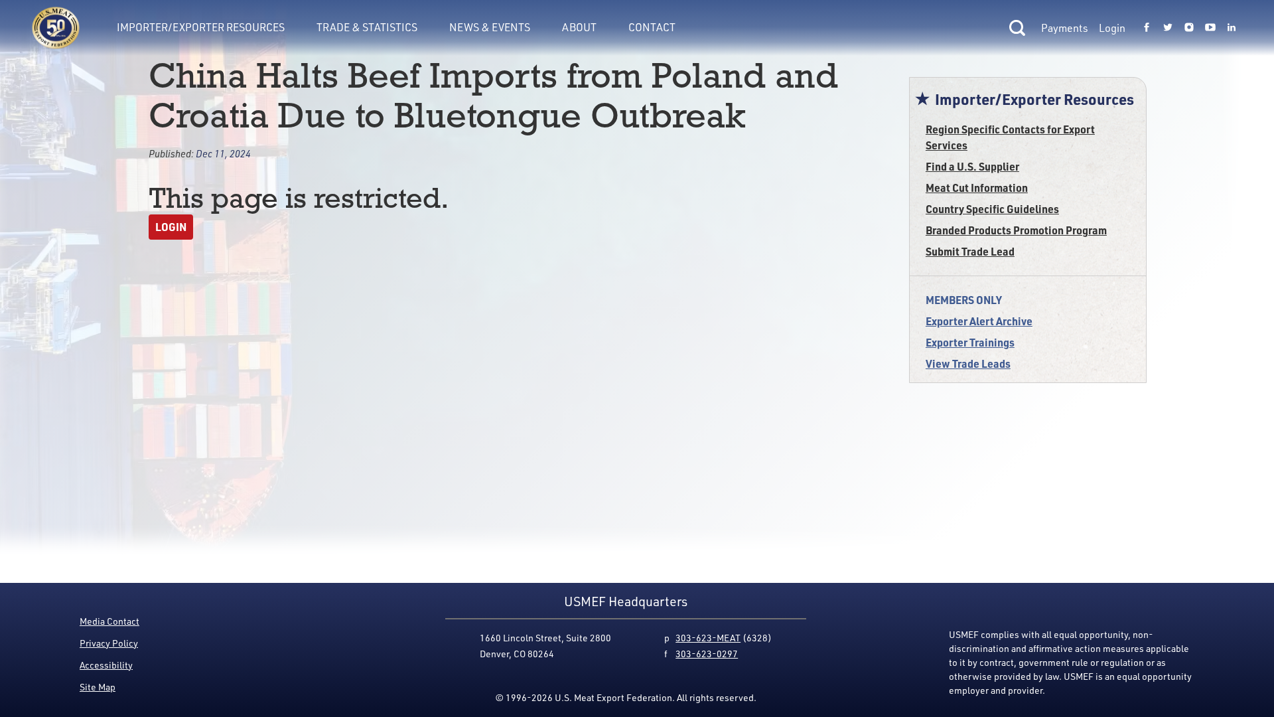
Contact (651, 27)
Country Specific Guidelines (992, 209)
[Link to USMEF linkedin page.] (1231, 28)
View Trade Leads (968, 363)
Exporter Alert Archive (979, 321)
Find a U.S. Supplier (972, 166)
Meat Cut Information (977, 188)
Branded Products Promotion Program (1016, 230)
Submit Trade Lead (970, 251)
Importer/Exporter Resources (201, 27)
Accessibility (106, 665)
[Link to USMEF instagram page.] (1189, 28)
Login (1112, 28)
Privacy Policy (109, 643)
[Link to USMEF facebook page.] (1146, 28)
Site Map (97, 686)
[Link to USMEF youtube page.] (1210, 28)
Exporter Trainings (970, 342)
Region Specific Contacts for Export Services (1010, 137)
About (579, 27)
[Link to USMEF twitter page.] (1168, 28)
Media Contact (109, 621)
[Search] (1017, 28)
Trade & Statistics (367, 27)
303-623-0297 (706, 653)
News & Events (489, 27)
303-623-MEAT (708, 637)
